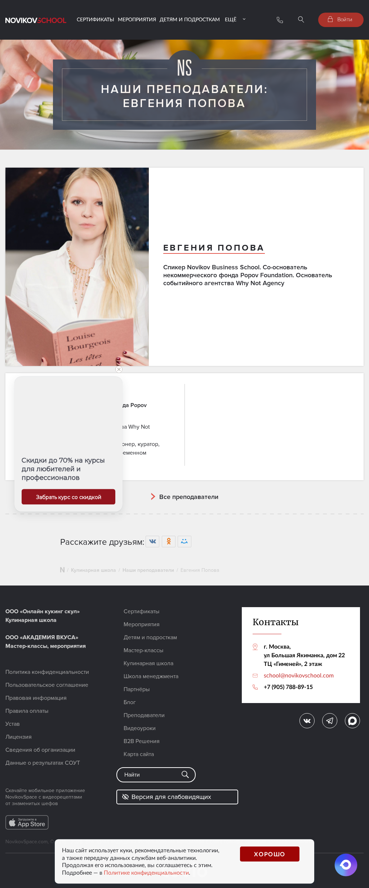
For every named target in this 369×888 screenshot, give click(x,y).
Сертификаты (95, 19)
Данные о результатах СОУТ (42, 762)
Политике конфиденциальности (146, 872)
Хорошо (269, 853)
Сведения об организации (40, 750)
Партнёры (137, 689)
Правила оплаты (26, 711)
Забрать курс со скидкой (68, 497)
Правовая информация (36, 698)
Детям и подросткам (190, 19)
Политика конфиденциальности (47, 672)
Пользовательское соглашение (46, 685)
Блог (130, 702)
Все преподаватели (188, 497)
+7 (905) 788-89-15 (288, 686)
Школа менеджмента (151, 676)
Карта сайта (139, 754)
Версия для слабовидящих (171, 797)
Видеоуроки (140, 728)
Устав (12, 724)
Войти (344, 19)
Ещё (230, 19)
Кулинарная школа (93, 570)
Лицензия (18, 737)
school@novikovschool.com (299, 675)
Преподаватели (144, 715)
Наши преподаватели (148, 570)
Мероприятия (137, 19)
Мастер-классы (143, 650)
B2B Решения (142, 741)
